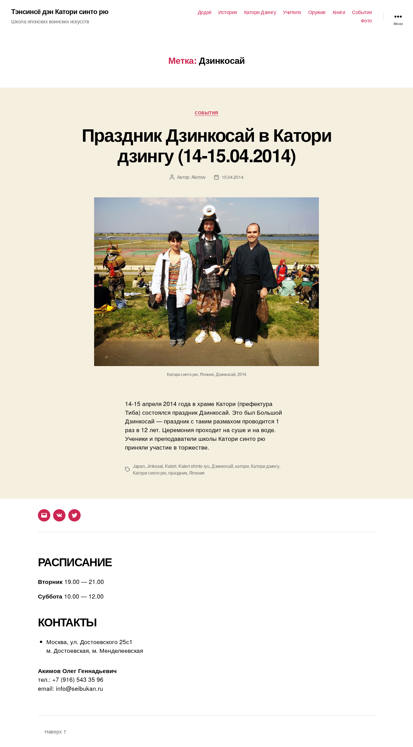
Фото (366, 20)
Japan (139, 466)
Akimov (198, 177)
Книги (339, 12)
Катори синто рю (149, 473)
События (362, 12)
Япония (197, 473)
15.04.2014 (232, 177)
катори (242, 466)
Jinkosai (155, 466)
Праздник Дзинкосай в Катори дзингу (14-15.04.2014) (206, 144)
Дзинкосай (222, 466)
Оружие (317, 12)
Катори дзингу (265, 466)
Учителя (292, 12)
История (227, 12)
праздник (177, 473)
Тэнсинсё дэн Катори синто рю (59, 11)
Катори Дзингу (260, 12)
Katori (170, 466)
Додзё (205, 12)
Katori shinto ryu (193, 466)
